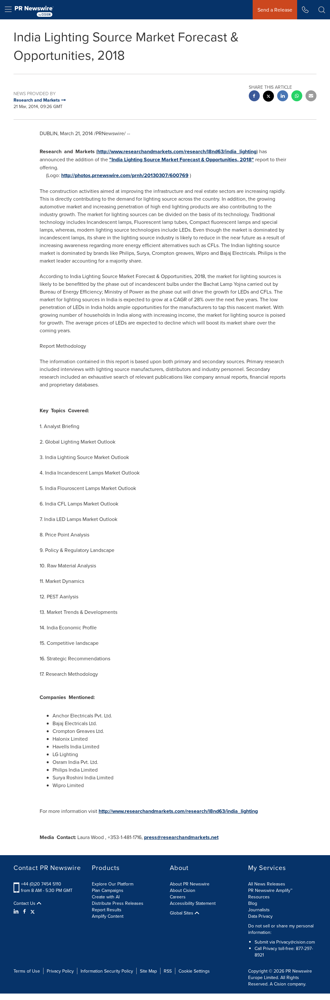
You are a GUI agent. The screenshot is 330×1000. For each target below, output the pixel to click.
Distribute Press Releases (117, 903)
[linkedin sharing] (282, 96)
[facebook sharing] (254, 96)
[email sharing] (311, 96)
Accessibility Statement (193, 903)
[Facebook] (24, 911)
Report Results (106, 909)
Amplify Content (107, 916)
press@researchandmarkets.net (181, 837)
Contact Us (25, 903)
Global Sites (182, 913)
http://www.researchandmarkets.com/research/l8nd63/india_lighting (177, 151)
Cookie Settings (194, 971)
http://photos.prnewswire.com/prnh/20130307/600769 (125, 175)
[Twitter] (32, 911)
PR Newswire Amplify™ (270, 890)
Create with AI (106, 897)
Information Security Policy (107, 971)
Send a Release (274, 9)
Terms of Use (27, 971)
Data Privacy (260, 916)
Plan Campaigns (107, 890)
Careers (178, 897)
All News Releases (266, 884)
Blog (252, 903)
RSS (168, 971)
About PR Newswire (189, 884)
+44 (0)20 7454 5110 (41, 884)
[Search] (322, 9)
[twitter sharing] (268, 97)
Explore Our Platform (112, 884)
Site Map (148, 971)
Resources (259, 897)
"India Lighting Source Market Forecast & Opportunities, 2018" (181, 159)
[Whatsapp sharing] (296, 96)
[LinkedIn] (17, 911)
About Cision (182, 890)
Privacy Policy (60, 971)
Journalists (259, 909)
